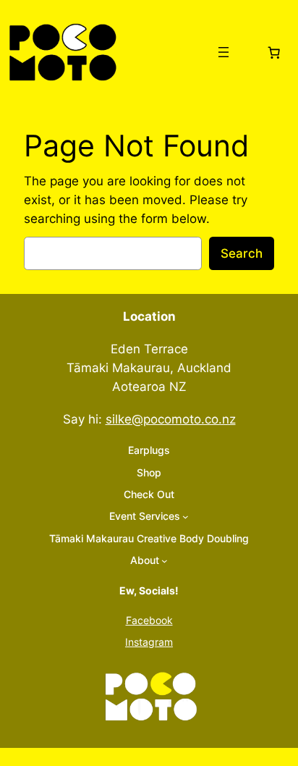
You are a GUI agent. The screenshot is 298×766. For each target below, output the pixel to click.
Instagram (149, 642)
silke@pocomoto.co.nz (171, 419)
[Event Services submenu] (185, 516)
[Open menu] (223, 52)
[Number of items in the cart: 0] (274, 52)
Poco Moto (161, 52)
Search (242, 253)
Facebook (149, 620)
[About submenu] (164, 560)
